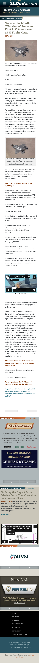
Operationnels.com (19, 634)
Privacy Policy (17, 624)
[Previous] (11, 481)
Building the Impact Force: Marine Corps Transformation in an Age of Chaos (19, 495)
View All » (32, 418)
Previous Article (12, 411)
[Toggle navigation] (4, 3)
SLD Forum (16, 627)
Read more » (6, 514)
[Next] (28, 481)
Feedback (15, 620)
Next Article (31, 411)
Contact (15, 617)
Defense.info (17, 631)
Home (14, 613)
